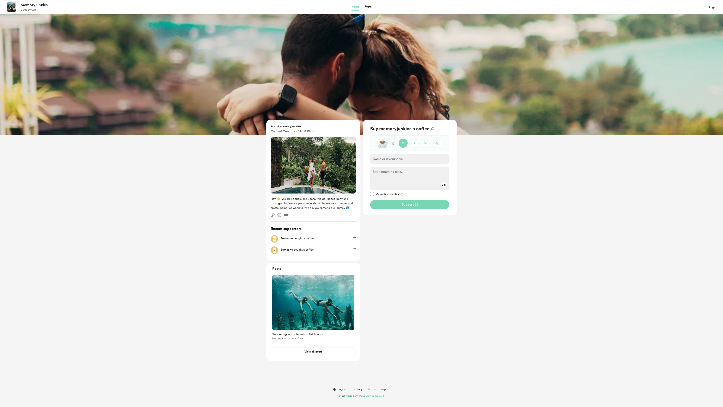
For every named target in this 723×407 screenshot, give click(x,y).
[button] (355, 7)
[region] (410, 167)
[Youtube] (286, 215)
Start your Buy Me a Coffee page (360, 396)
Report (385, 389)
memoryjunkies (34, 5)
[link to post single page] (313, 308)
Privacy (357, 389)
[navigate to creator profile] (11, 7)
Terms (371, 389)
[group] (313, 308)
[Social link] (273, 215)
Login (712, 7)
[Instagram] (279, 215)
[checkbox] (384, 194)
